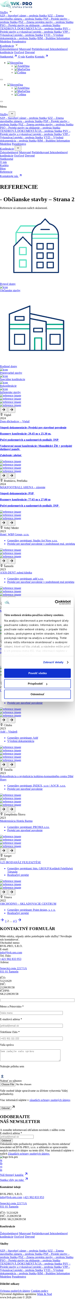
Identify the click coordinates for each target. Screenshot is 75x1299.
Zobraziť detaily (53, 662)
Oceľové (19, 52)
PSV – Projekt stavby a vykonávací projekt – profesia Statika (35, 30)
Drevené (30, 52)
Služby (4, 12)
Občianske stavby (10, 290)
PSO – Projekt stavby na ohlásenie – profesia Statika (30, 25)
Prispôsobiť (35, 683)
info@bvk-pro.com (11, 952)
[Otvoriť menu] (1, 79)
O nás (21, 56)
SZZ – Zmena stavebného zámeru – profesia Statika (32, 17)
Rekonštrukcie (8, 385)
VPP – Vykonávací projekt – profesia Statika (35, 33)
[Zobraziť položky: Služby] (12, 113)
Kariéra (30, 56)
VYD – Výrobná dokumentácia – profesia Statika (31, 36)
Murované (25, 49)
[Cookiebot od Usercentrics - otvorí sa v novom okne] (55, 602)
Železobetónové (9, 49)
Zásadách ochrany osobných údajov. (29, 1153)
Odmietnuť (37, 694)
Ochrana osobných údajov (15, 1290)
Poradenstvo (19, 41)
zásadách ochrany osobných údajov (49, 1100)
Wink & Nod (44, 1294)
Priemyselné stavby (11, 372)
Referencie (6, 171)
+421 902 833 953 (10, 958)
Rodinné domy (8, 366)
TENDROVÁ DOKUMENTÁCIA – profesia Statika (31, 28)
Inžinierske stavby (10, 392)
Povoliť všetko (37, 673)
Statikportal (7, 56)
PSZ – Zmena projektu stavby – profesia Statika (45, 22)
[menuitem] (15, 62)
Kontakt (40, 56)
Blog (3, 168)
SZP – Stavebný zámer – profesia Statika (23, 15)
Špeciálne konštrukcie (12, 379)
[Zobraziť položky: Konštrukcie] (18, 148)
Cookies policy (39, 1290)
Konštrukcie (7, 45)
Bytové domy (8, 283)
